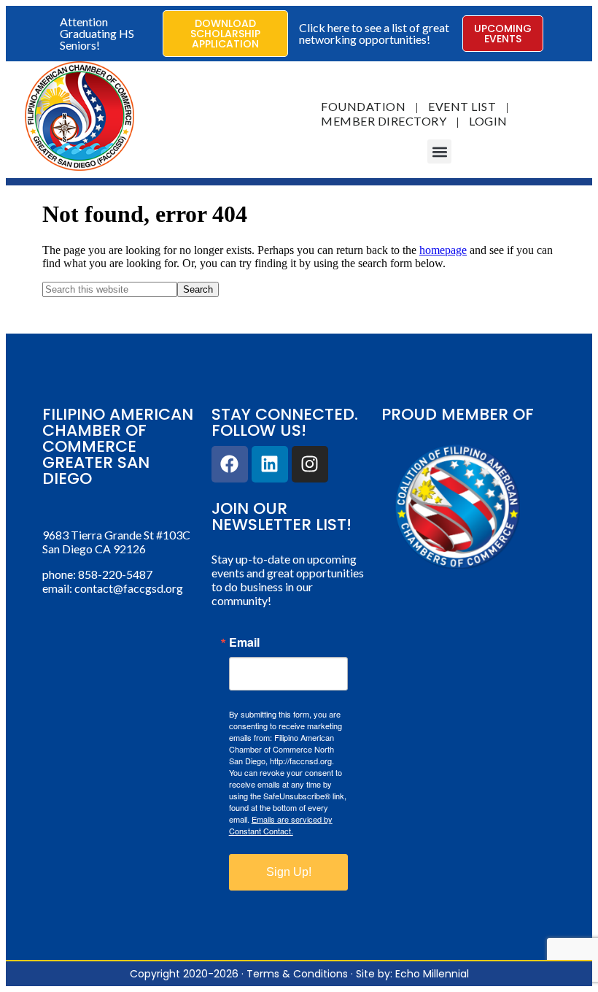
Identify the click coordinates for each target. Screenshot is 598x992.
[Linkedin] (270, 464)
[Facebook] (229, 464)
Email (244, 642)
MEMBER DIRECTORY (383, 121)
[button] (439, 151)
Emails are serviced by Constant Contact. (281, 825)
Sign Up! (288, 872)
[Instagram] (310, 464)
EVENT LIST (462, 106)
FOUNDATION (363, 106)
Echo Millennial (432, 973)
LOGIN (488, 121)
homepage (443, 250)
